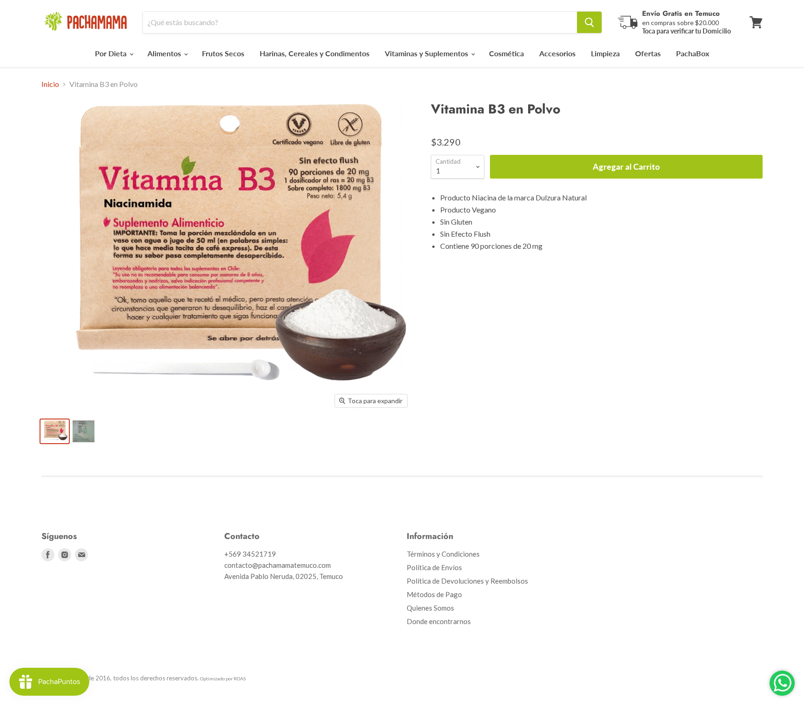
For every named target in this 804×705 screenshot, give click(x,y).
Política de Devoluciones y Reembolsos (467, 581)
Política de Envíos (434, 567)
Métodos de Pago (434, 594)
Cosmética (506, 53)
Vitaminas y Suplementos (427, 53)
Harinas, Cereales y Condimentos (314, 53)
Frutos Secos (223, 53)
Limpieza (605, 53)
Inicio (50, 84)
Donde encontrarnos (439, 621)
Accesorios (557, 53)
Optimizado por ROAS (223, 678)
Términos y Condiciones (443, 554)
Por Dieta (111, 53)
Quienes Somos (430, 608)
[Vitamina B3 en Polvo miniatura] (54, 431)
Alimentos (165, 53)
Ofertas (648, 53)
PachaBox (692, 53)
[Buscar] (589, 22)
